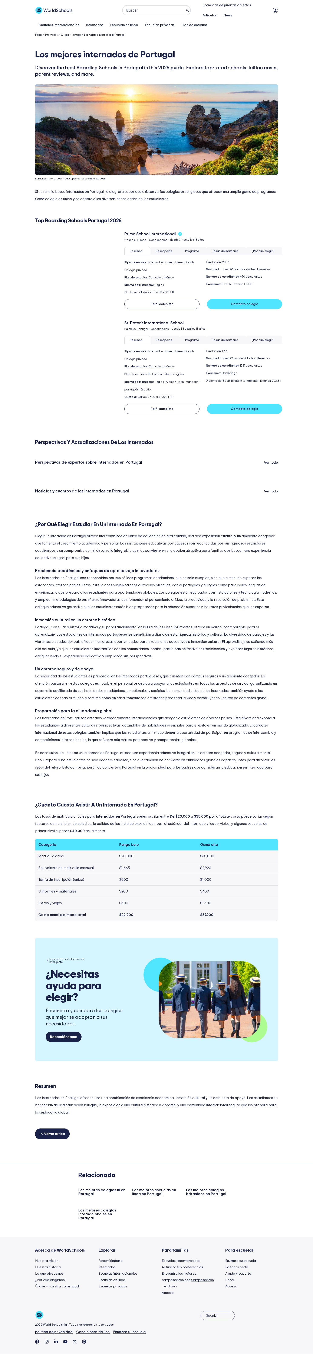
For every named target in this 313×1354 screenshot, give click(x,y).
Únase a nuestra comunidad (57, 1286)
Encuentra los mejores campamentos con (188, 1280)
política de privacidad (54, 1332)
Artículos (210, 15)
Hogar (38, 34)
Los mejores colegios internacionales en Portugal (97, 1214)
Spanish (212, 1315)
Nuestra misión (46, 1260)
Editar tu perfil (236, 1267)
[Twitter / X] (75, 1341)
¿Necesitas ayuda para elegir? (73, 986)
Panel (229, 1280)
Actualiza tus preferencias (182, 1267)
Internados (94, 25)
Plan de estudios (194, 25)
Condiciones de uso (93, 1332)
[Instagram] (47, 1341)
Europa (64, 34)
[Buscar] (187, 10)
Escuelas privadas (160, 25)
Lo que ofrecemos (49, 1273)
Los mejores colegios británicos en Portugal (206, 1192)
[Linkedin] (56, 1341)
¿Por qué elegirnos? (50, 1280)
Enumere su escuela (240, 1260)
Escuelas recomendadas (181, 1260)
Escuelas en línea (124, 25)
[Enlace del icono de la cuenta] (275, 10)
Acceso (168, 1292)
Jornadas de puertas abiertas (227, 5)
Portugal (76, 34)
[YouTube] (65, 1341)
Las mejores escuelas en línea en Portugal (154, 1192)
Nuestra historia (48, 1267)
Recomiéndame (111, 1260)
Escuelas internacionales (59, 25)
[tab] (137, 251)
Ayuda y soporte (238, 1273)
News (228, 15)
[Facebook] (37, 1341)
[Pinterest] (84, 1341)
